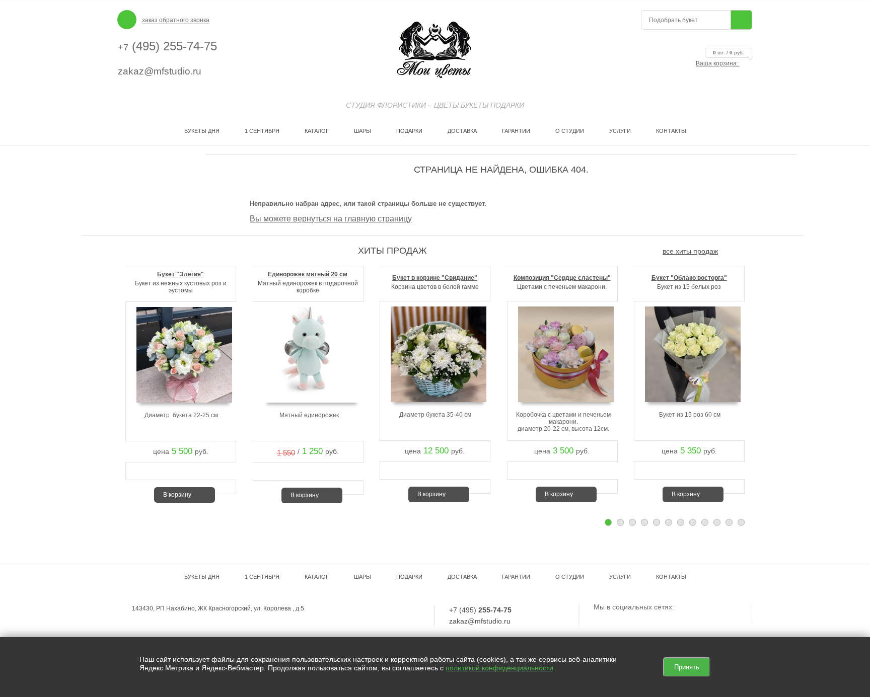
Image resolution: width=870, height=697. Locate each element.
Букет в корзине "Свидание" (434, 277)
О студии (569, 131)
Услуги (620, 131)
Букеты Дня (202, 131)
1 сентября (262, 131)
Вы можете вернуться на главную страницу (331, 218)
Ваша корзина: (720, 63)
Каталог (317, 131)
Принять (686, 667)
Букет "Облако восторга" (689, 277)
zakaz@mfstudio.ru (159, 71)
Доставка (462, 131)
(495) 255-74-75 (167, 46)
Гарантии (516, 131)
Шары (362, 131)
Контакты (671, 131)
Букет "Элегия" (180, 274)
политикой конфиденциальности (499, 668)
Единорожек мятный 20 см (307, 274)
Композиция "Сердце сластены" (562, 277)
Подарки (409, 131)
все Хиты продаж (690, 251)
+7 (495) (480, 610)
